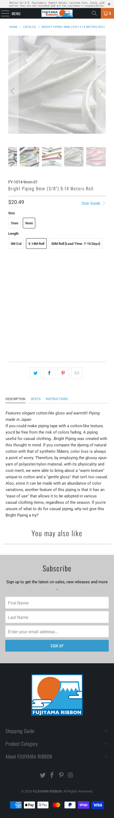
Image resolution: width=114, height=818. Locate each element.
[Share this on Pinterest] (63, 373)
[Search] (94, 13)
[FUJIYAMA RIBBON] (57, 13)
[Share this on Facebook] (49, 373)
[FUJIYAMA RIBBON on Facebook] (52, 776)
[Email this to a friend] (77, 373)
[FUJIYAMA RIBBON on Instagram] (70, 776)
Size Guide (91, 203)
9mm (29, 223)
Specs (36, 399)
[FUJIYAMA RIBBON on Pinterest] (61, 776)
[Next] (100, 91)
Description (15, 399)
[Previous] (13, 91)
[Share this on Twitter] (35, 373)
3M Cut (16, 244)
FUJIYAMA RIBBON (47, 791)
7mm (14, 223)
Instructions (57, 399)
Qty (11, 325)
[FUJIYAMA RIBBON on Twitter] (43, 776)
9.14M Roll (36, 244)
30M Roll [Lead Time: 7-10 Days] (75, 244)
